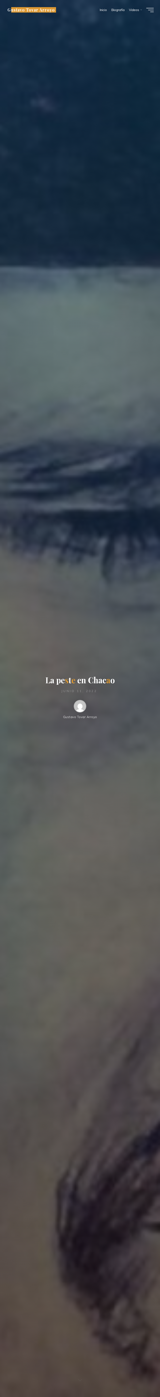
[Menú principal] (150, 10)
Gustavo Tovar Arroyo (31, 10)
